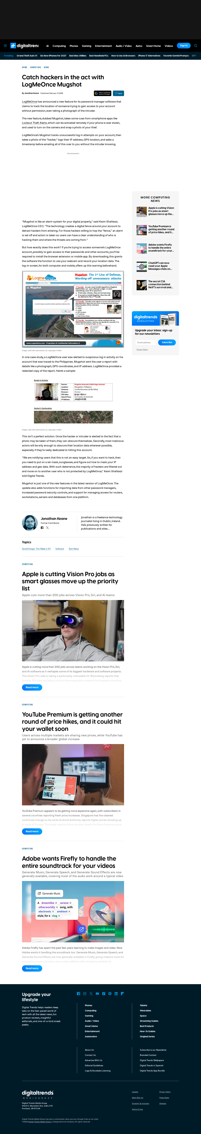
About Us (89, 1049)
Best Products (147, 1026)
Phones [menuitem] (74, 46)
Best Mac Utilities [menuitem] (77, 55)
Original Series (147, 1036)
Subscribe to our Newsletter (153, 1049)
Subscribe (167, 342)
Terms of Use (137, 1109)
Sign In (183, 45)
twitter (47, 527)
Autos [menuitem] (139, 46)
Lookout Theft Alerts (34, 122)
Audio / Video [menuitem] (124, 46)
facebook (42, 527)
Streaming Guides (149, 1021)
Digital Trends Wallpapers (152, 1060)
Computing (90, 1010)
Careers (135, 1092)
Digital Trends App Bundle (152, 1070)
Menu (5, 45)
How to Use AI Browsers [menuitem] (123, 55)
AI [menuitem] (47, 46)
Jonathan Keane (31, 93)
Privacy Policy (142, 349)
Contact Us (90, 1055)
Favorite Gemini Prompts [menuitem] (176, 55)
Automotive (91, 1036)
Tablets (143, 1005)
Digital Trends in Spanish (151, 1065)
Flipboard (122, 993)
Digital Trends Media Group (39, 1121)
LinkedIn (116, 993)
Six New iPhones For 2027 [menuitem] (53, 55)
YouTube (97, 993)
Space (143, 1015)
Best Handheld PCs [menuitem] (98, 55)
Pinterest (109, 993)
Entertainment (92, 1031)
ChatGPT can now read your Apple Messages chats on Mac (159, 267)
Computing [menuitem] (59, 46)
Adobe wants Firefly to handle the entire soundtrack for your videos (160, 249)
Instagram (84, 993)
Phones (88, 1005)
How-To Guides (147, 1031)
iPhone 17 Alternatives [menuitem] (149, 55)
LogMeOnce (29, 101)
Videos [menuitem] (169, 46)
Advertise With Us (93, 1060)
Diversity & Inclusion (140, 1103)
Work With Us (137, 1097)
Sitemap (162, 1103)
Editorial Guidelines (94, 1065)
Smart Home (91, 1026)
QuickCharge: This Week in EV (36, 548)
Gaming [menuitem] (86, 46)
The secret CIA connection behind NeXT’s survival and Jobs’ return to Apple (160, 286)
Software (59, 548)
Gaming (89, 1015)
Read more (32, 687)
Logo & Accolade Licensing (98, 1070)
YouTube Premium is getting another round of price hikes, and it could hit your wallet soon (161, 232)
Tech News (74, 548)
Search (195, 45)
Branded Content (148, 1055)
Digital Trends (20, 50)
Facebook (78, 993)
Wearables (145, 1010)
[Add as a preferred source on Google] (102, 93)
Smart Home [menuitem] (153, 46)
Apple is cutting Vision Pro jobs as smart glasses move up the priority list (161, 212)
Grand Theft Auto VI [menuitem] (27, 55)
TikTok (103, 993)
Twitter (91, 993)
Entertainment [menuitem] (103, 46)
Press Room (164, 1097)
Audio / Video (92, 1021)
